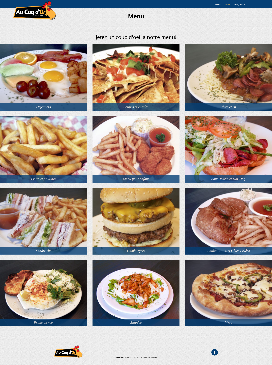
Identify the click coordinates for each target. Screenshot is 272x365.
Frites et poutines (43, 179)
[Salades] (136, 293)
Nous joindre (239, 4)
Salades (136, 322)
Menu (227, 4)
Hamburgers (136, 251)
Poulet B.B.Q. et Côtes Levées (228, 251)
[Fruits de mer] (43, 293)
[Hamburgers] (136, 221)
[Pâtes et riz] (228, 77)
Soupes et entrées (136, 107)
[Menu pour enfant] (136, 149)
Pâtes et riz (228, 107)
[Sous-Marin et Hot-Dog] (228, 149)
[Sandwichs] (43, 221)
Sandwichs (43, 251)
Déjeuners (43, 107)
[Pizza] (228, 293)
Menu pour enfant (136, 179)
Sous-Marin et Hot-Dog (228, 179)
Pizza (228, 322)
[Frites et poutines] (43, 149)
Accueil (218, 4)
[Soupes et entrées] (136, 77)
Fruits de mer (43, 322)
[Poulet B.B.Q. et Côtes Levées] (228, 221)
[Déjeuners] (43, 77)
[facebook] (214, 352)
